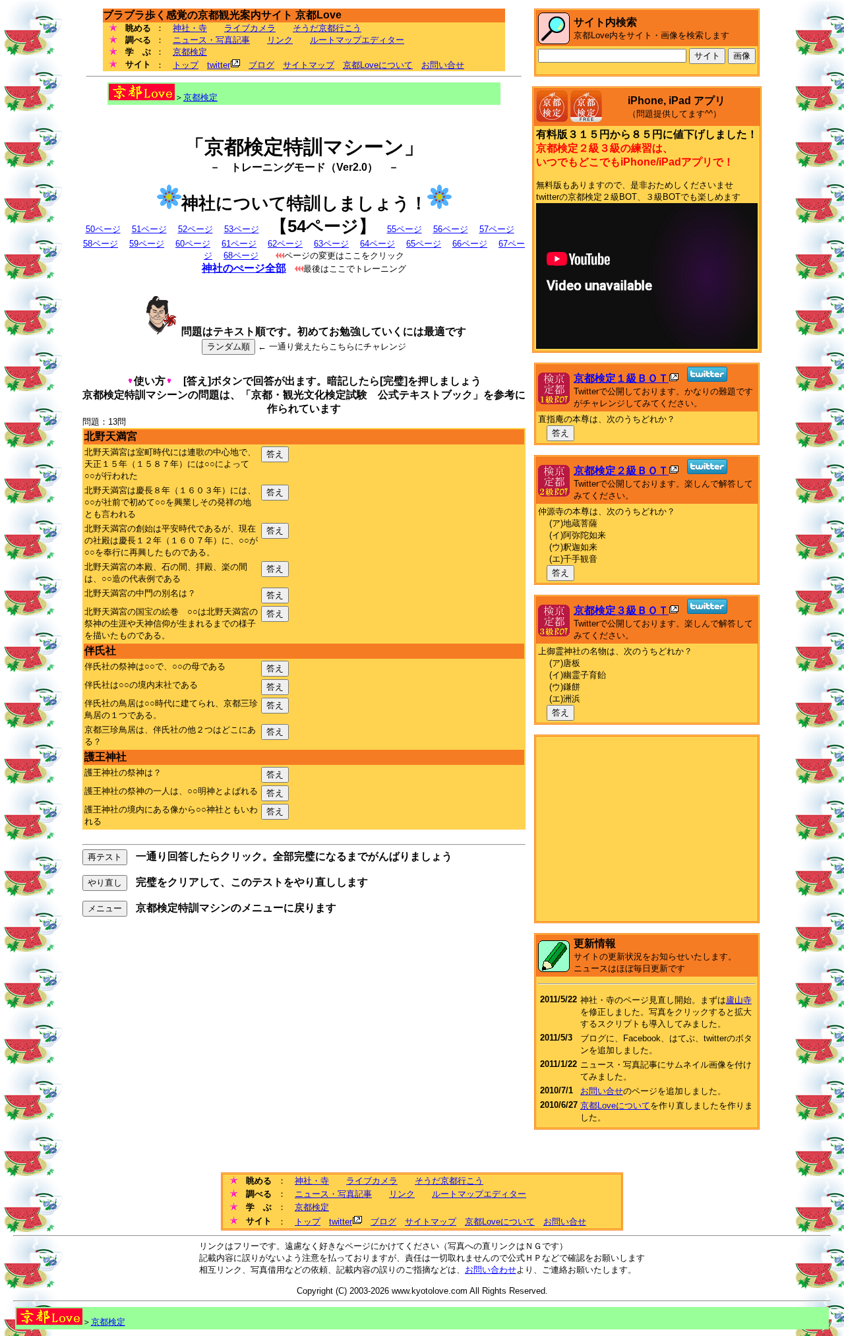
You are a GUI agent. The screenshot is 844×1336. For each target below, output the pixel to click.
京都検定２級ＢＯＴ (621, 470)
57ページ (496, 229)
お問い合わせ (490, 1270)
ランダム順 (228, 346)
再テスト (105, 857)
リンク (280, 40)
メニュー (105, 908)
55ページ (404, 229)
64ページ (377, 244)
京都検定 (190, 52)
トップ (185, 65)
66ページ (469, 244)
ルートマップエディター (357, 40)
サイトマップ (308, 65)
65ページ (423, 244)
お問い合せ (442, 65)
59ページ (146, 244)
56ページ (450, 229)
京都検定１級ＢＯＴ (621, 378)
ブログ (261, 65)
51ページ (149, 229)
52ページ (195, 229)
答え (275, 454)
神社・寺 (190, 28)
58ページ (100, 244)
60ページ (192, 244)
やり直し (105, 883)
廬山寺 (739, 1000)
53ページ (241, 229)
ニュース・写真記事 (211, 40)
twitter (218, 65)
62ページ (285, 244)
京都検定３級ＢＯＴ (621, 610)
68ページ (241, 255)
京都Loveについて (378, 65)
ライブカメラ (250, 28)
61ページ (239, 244)
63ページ (331, 244)
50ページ (103, 229)
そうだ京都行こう (327, 28)
